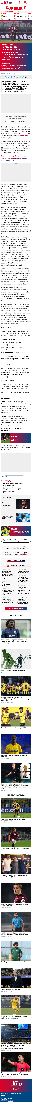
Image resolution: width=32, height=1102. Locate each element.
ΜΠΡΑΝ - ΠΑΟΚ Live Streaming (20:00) (23, 571)
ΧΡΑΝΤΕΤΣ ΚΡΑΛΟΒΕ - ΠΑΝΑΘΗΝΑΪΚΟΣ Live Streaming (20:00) (8, 593)
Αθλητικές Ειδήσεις (22, 552)
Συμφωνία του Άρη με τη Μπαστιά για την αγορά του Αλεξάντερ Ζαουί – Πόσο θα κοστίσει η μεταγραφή (23, 601)
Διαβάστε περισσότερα (16, 608)
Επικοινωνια (4, 1099)
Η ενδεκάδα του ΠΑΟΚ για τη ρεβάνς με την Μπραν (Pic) (8, 600)
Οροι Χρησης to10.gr (6, 1098)
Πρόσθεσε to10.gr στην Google (17, 121)
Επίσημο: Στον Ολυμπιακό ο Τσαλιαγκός (6, 584)
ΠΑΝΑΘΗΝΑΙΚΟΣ (18, 475)
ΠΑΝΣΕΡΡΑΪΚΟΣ (5, 476)
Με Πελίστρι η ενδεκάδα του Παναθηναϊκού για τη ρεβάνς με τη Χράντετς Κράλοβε (23, 590)
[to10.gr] (7, 2)
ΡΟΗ (8, 565)
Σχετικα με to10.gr (6, 1097)
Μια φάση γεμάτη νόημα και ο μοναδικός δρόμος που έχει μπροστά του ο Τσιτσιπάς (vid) (7, 574)
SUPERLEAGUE (9, 475)
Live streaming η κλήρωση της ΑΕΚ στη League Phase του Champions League (22, 580)
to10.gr (3, 73)
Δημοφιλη (14, 565)
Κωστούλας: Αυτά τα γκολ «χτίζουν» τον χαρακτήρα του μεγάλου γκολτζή (13, 490)
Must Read (22, 565)
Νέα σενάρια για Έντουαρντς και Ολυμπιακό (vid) (14, 484)
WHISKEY (10, 1100)
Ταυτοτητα (4, 1095)
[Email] (26, 77)
